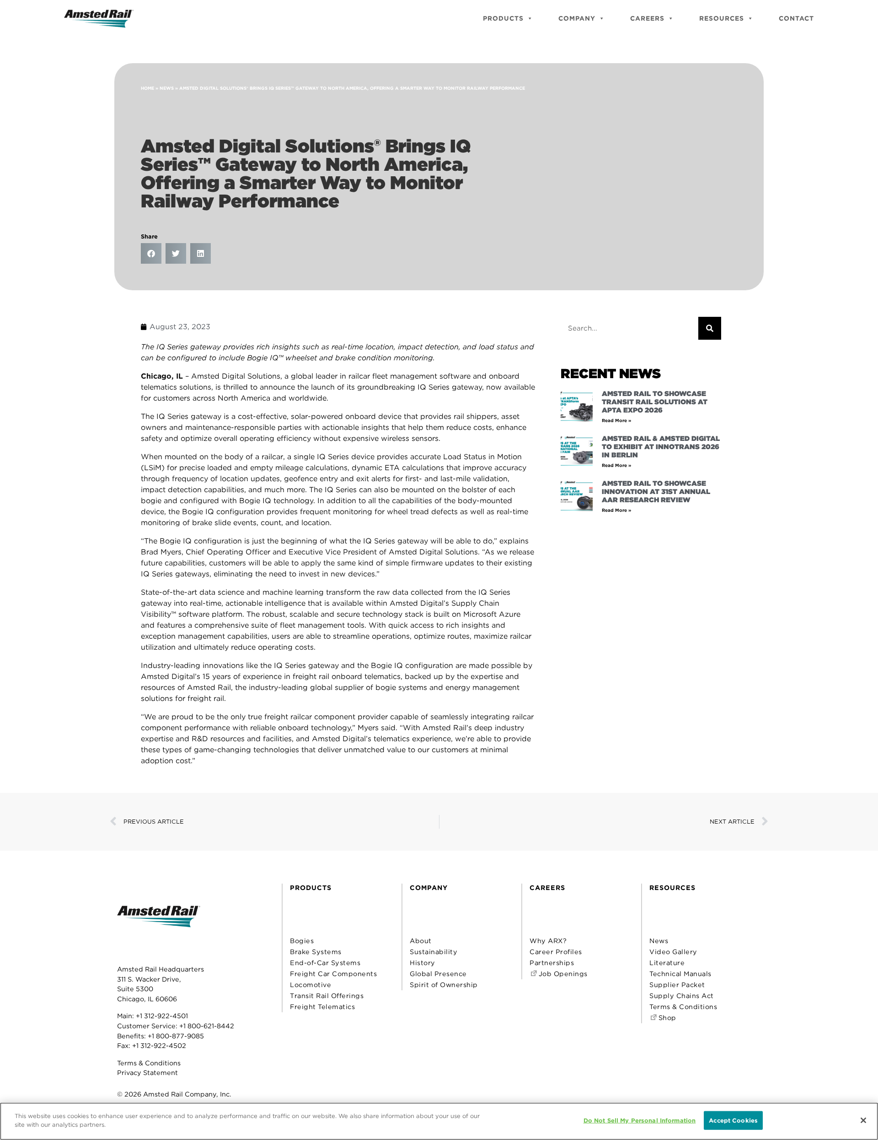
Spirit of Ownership (444, 984)
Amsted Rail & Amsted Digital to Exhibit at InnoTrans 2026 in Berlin (661, 446)
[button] (151, 253)
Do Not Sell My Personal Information (640, 1120)
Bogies (302, 941)
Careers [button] (647, 18)
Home (147, 88)
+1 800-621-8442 (206, 1026)
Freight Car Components (333, 973)
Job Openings (562, 973)
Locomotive (310, 984)
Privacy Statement (147, 1072)
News (167, 88)
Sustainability (433, 951)
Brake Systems (316, 951)
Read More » (616, 420)
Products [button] (503, 18)
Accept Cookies (733, 1120)
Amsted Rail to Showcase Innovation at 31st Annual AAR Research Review (656, 491)
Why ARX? (548, 941)
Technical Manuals (680, 973)
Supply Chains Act (681, 995)
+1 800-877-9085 (176, 1036)
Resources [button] (721, 18)
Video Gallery (673, 951)
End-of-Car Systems (325, 962)
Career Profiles (556, 951)
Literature (667, 962)
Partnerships (552, 962)
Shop (666, 1017)
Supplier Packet (677, 984)
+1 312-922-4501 (162, 1016)
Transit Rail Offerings (327, 995)
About (421, 941)
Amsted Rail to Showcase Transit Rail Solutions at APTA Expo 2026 (654, 402)
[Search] (709, 328)
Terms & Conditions (149, 1063)
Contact (796, 18)
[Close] (863, 1120)
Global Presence (438, 973)
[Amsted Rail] (158, 930)
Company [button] (576, 18)
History (422, 962)
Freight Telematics (322, 1006)
